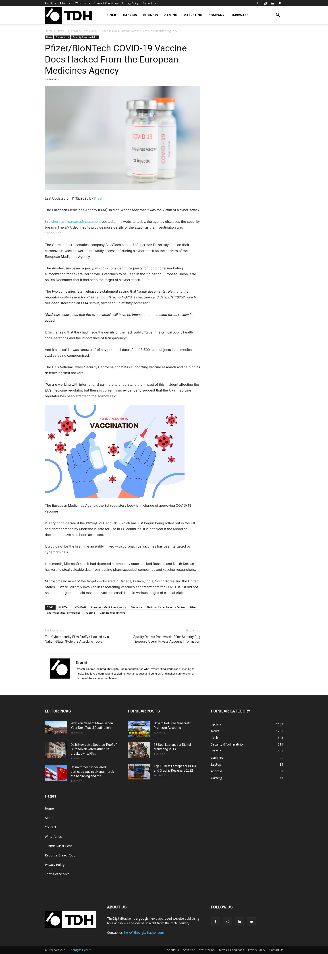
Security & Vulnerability (85, 37)
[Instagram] (265, 3)
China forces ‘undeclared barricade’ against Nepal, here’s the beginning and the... (92, 771)
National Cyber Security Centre (166, 607)
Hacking (130, 15)
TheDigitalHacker (80, 950)
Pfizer (193, 607)
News (60, 31)
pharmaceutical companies (64, 612)
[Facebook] (257, 3)
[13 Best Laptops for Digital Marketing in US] (139, 750)
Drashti (54, 79)
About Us (50, 3)
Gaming (170, 15)
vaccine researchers (112, 612)
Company (216, 15)
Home (112, 15)
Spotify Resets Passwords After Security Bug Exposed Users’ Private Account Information (166, 639)
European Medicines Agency (108, 607)
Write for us (53, 836)
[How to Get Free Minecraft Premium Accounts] (139, 729)
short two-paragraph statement (76, 221)
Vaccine (90, 612)
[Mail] (279, 3)
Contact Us (149, 3)
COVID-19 (80, 607)
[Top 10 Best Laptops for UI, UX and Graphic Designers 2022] (139, 771)
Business (150, 15)
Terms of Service (57, 874)
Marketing (192, 15)
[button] (277, 15)
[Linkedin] (272, 3)
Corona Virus (62, 37)
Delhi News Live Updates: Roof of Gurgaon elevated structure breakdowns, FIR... (94, 749)
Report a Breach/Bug (60, 855)
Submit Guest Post (58, 846)
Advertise (65, 3)
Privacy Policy (130, 3)
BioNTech (64, 607)
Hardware (239, 15)
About (49, 818)
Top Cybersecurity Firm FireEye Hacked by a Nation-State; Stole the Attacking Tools (77, 639)
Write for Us (82, 3)
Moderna (136, 607)
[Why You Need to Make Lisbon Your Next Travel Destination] (56, 727)
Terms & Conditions (106, 3)
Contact (50, 827)
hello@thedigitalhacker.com (144, 932)
